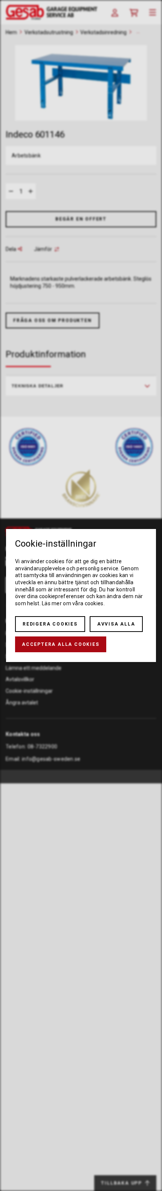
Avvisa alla (116, 624)
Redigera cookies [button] (50, 624)
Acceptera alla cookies (60, 644)
